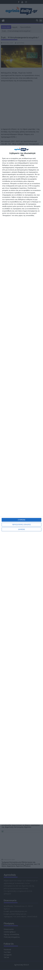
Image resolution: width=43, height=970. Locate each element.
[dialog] (21, 485)
